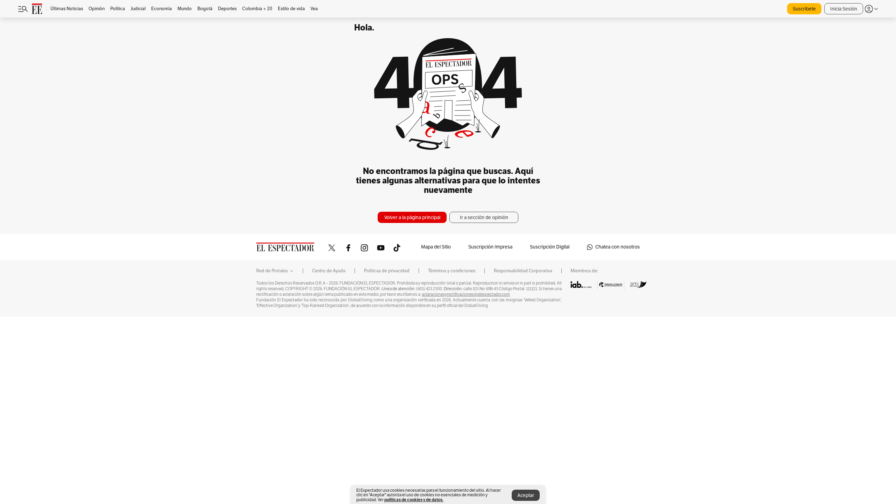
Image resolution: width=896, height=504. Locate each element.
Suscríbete (804, 9)
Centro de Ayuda (328, 270)
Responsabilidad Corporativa (523, 270)
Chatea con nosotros (617, 247)
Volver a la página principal (412, 217)
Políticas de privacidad (387, 270)
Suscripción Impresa (490, 247)
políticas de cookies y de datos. (413, 499)
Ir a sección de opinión (484, 217)
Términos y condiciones (451, 270)
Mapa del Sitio (436, 247)
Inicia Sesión (843, 9)
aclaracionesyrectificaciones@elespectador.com (466, 294)
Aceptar (525, 495)
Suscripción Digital (549, 247)
